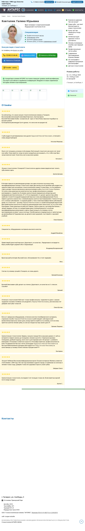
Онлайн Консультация (63, 2)
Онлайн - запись (11, 67)
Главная (3, 16)
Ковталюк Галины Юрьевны (51, 189)
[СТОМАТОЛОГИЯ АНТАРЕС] (11, 10)
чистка (41, 35)
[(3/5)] (24, 94)
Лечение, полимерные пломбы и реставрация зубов (75, 44)
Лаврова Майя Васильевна (31, 202)
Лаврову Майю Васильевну (40, 301)
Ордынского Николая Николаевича (45, 343)
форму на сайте (18, 50)
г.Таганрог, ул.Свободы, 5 (75, 82)
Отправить (7, 486)
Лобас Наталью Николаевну (44, 345)
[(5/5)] (42, 94)
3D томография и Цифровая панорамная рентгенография (75, 61)
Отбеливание (31, 37)
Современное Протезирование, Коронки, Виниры (73, 55)
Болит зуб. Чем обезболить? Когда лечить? (74, 32)
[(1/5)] (6, 94)
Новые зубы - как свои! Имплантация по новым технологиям (75, 26)
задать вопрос (77, 2)
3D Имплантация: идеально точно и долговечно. (74, 38)
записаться (49, 2)
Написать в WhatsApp (48, 55)
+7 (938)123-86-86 (38, 2)
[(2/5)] (15, 94)
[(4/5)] (33, 94)
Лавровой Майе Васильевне (23, 319)
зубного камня (37, 39)
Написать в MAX (29, 55)
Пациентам (73, 91)
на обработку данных (18, 481)
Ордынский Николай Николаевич (41, 136)
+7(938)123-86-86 (11, 55)
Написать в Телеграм (13, 60)
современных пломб (49, 41)
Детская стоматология (75, 66)
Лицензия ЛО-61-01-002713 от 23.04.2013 (45, 512)
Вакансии (73, 95)
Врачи (8, 16)
